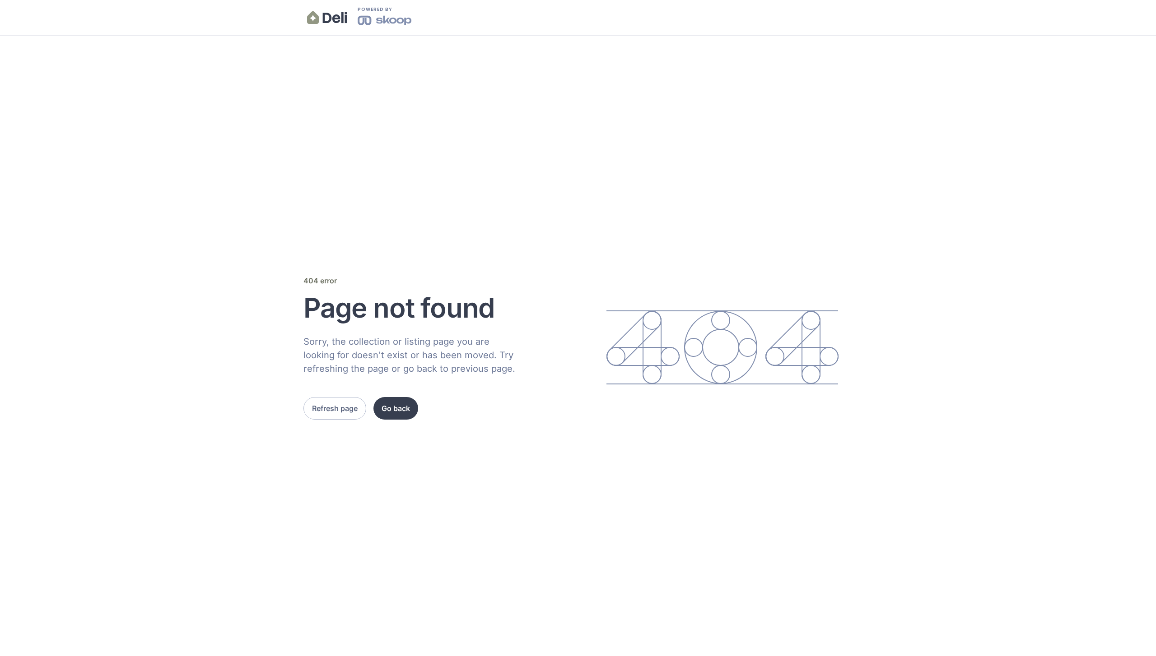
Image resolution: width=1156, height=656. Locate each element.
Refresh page (335, 408)
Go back (396, 408)
